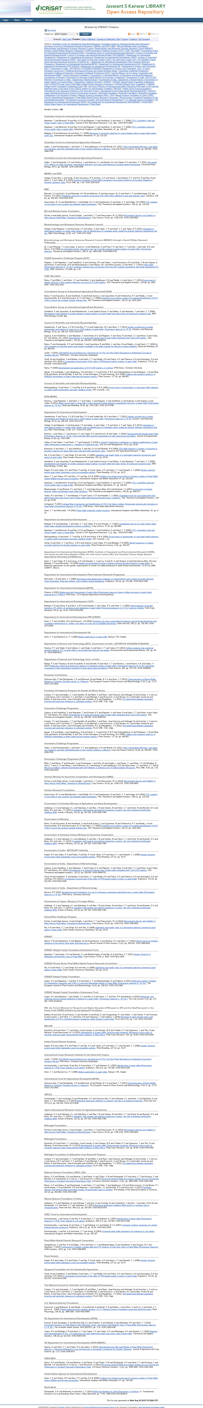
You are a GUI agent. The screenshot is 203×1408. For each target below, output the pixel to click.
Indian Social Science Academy (137, 89)
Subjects (133, 39)
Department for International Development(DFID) (76, 64)
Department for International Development (75, 57)
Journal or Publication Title (108, 39)
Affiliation (91, 39)
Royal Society (126, 97)
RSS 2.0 (154, 34)
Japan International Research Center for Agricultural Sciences (70, 93)
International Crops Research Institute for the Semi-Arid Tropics (71, 91)
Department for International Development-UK (100, 66)
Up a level (51, 30)
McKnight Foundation (108, 93)
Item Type (66, 39)
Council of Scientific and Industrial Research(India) (90, 55)
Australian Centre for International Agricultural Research (76, 44)
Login (5, 20)
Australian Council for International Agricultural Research (68, 46)
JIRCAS (151, 91)
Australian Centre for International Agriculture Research (125, 44)
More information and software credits (151, 1407)
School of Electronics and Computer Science (99, 1407)
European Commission (54, 71)
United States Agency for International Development (66, 104)
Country (125, 39)
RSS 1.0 (143, 34)
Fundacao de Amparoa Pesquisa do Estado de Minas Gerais (91, 71)
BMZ (113, 46)
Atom (133, 34)
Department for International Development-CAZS (120, 64)
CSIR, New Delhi (132, 51)
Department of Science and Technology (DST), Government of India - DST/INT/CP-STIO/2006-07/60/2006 (100, 67)
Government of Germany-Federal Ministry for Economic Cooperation (95, 77)
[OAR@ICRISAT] (101, 17)
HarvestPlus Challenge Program (88, 82)
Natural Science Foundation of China (131, 95)
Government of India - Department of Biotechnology (75, 80)
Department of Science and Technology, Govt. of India (125, 68)
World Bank (95, 104)
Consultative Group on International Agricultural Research (110, 53)
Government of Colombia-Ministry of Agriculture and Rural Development (121, 75)
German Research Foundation (76, 75)
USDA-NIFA (147, 102)
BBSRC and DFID (102, 46)
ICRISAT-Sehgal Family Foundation (130, 84)
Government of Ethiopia (54, 77)
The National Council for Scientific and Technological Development (94, 100)
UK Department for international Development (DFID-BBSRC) (114, 102)
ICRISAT (107, 82)
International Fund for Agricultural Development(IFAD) (123, 91)
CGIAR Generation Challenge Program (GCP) (104, 51)
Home (17, 20)
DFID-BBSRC (119, 55)
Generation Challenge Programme (133, 71)
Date (84, 39)
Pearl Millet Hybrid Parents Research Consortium (97, 97)
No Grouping (144, 39)
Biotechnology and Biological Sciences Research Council (68, 48)
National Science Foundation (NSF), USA (96, 95)
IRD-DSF (118, 89)
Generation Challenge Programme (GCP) (92, 73)
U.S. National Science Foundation (139, 100)
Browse (29, 20)
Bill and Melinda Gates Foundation (132, 46)
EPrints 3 (62, 1407)
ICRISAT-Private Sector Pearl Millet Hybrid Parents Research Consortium (81, 84)
